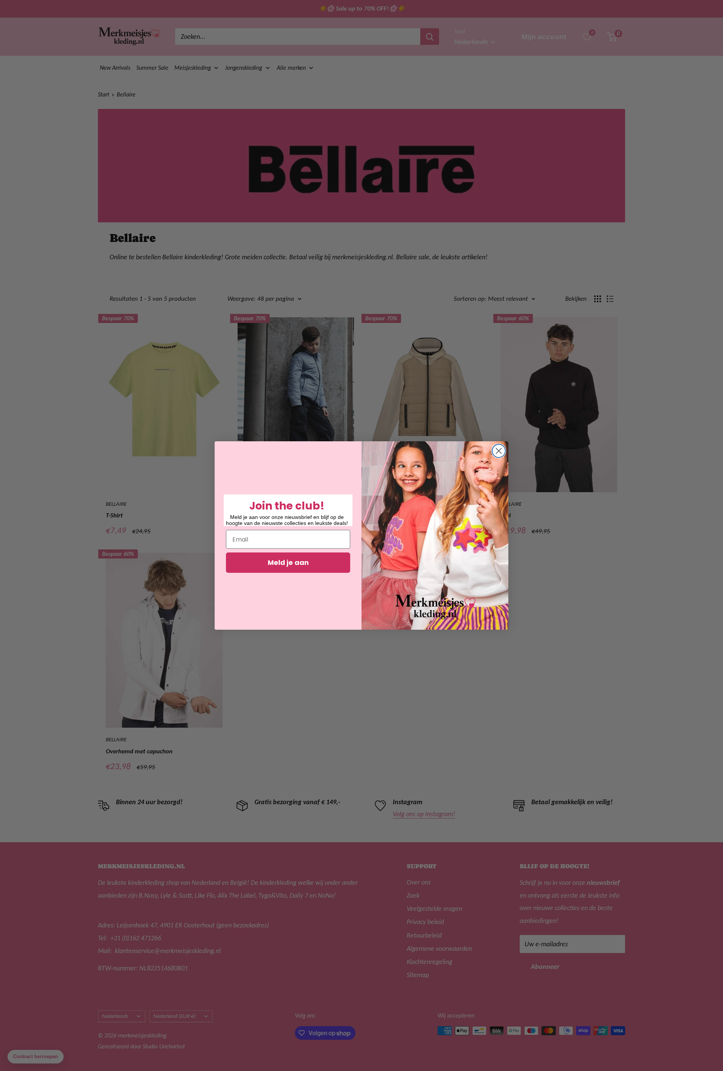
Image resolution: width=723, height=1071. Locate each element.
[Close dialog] (498, 450)
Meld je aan (288, 562)
